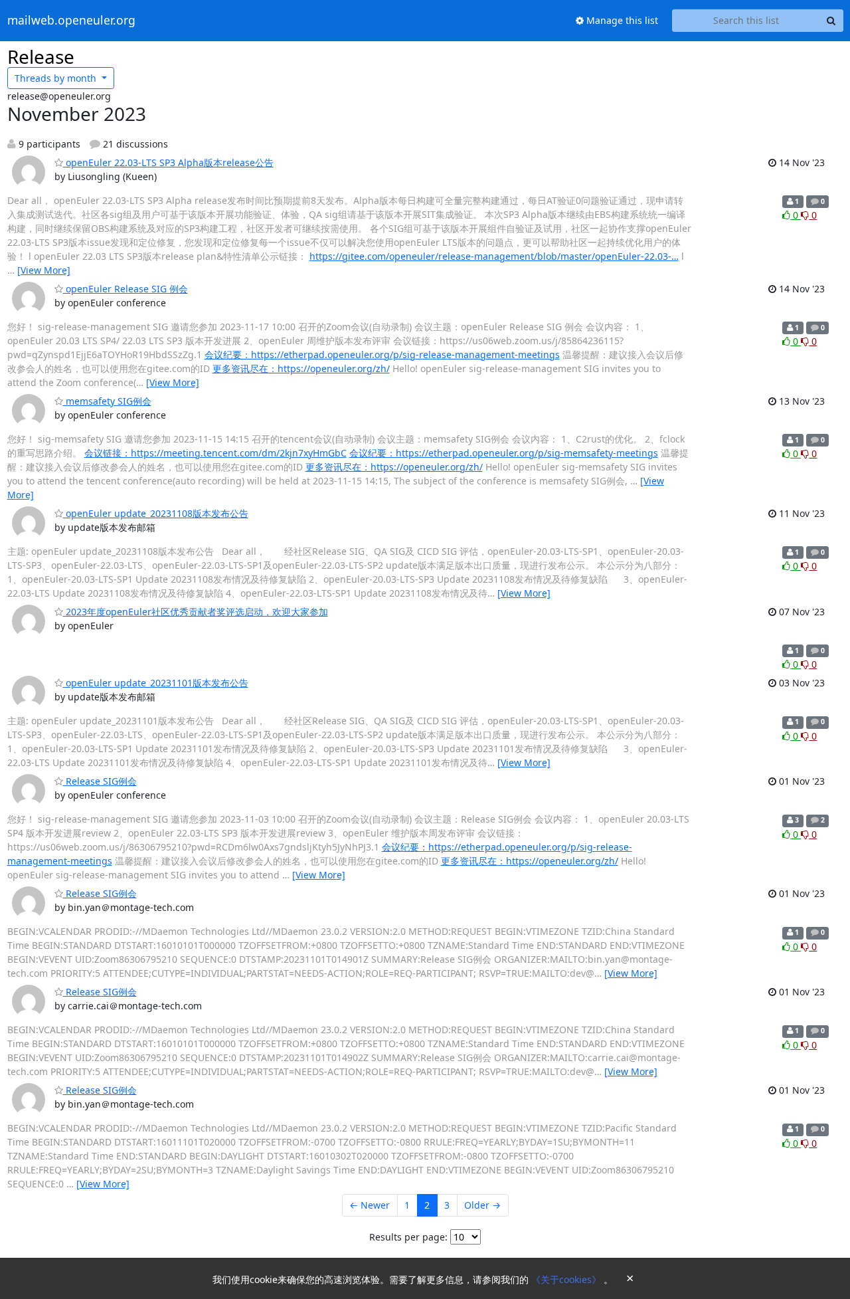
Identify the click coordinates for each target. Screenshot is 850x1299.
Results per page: (408, 1237)
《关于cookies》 (567, 1279)
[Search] (831, 20)
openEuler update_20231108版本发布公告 (155, 513)
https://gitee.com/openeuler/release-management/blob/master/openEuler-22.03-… (494, 256)
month (57, 78)
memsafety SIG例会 (107, 401)
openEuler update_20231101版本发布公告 (155, 682)
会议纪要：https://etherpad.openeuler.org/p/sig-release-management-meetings (382, 354)
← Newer (369, 1205)
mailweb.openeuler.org (71, 21)
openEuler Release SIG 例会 (125, 288)
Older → (482, 1205)
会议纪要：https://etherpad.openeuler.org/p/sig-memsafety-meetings (503, 453)
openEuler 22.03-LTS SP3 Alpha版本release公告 (168, 162)
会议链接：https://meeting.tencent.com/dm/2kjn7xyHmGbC (215, 453)
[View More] (43, 270)
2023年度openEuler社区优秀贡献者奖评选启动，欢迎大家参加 (195, 611)
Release (40, 56)
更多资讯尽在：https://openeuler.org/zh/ (301, 368)
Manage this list (621, 20)
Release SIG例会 (100, 781)
